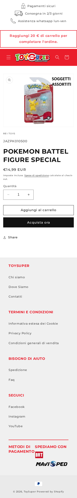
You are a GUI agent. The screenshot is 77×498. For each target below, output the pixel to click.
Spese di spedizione (36, 175)
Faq (12, 380)
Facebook (17, 407)
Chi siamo (17, 277)
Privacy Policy (20, 333)
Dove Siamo (18, 287)
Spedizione (18, 370)
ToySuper (30, 491)
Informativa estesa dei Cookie (33, 323)
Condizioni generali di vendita (34, 343)
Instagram (17, 416)
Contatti (15, 296)
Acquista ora (38, 222)
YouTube (16, 426)
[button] (8, 57)
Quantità (9, 186)
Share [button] (13, 237)
